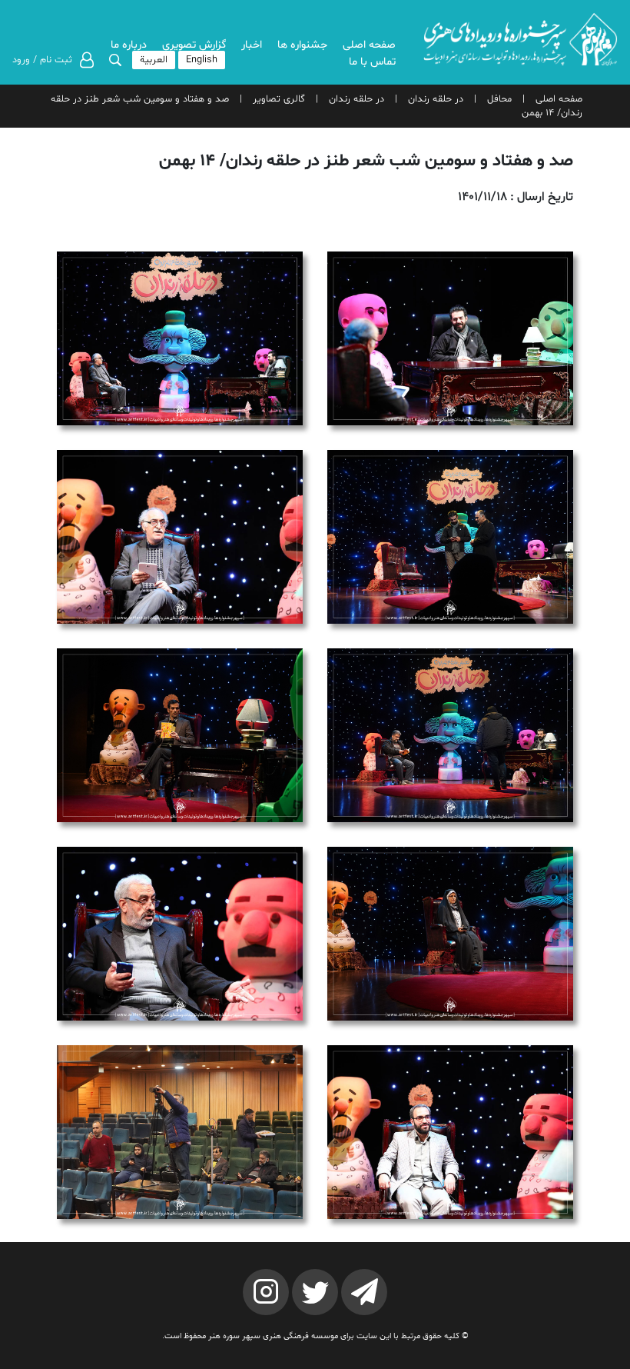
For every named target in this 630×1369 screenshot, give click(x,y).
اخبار (251, 45)
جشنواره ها (302, 45)
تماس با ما (372, 62)
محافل (499, 99)
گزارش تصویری (194, 45)
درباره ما (129, 45)
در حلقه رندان (435, 99)
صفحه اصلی (369, 45)
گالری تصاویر (279, 99)
